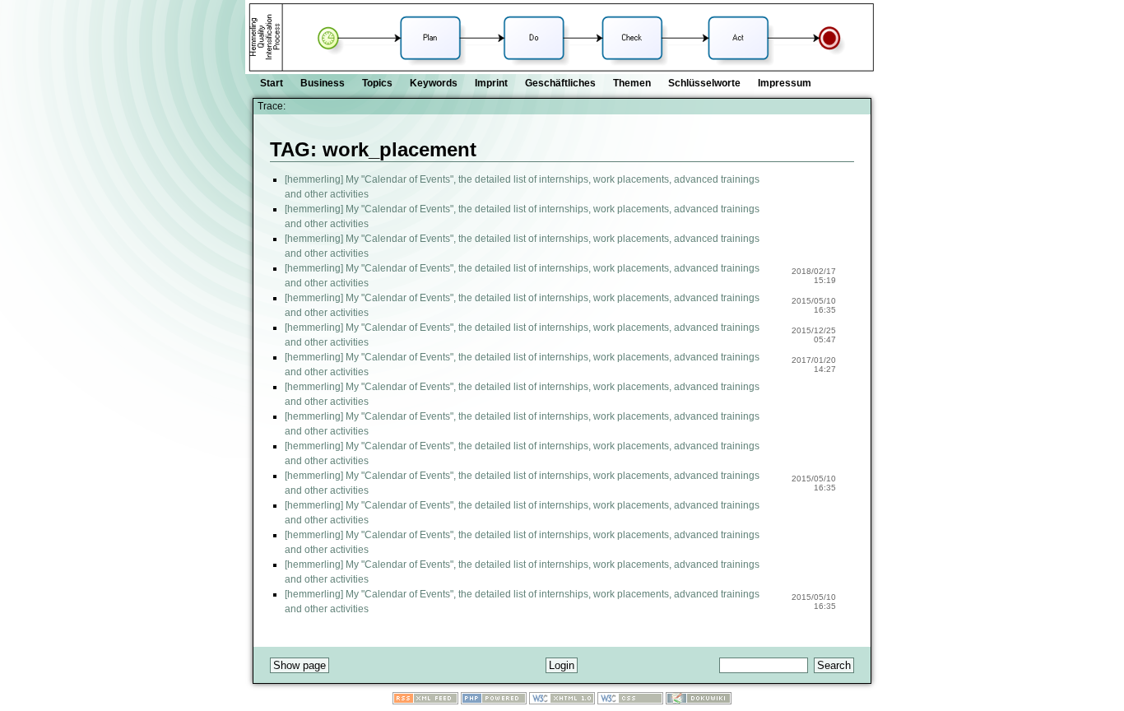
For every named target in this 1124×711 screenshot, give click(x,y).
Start (271, 83)
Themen (632, 83)
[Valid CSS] (630, 701)
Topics (377, 83)
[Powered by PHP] (494, 701)
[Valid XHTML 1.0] (562, 701)
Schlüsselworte (704, 83)
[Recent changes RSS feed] (425, 701)
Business (322, 83)
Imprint (491, 83)
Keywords (433, 83)
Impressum (784, 83)
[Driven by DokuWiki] (699, 701)
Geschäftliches (560, 83)
